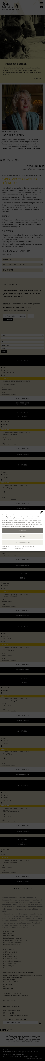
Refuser (22, 536)
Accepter (22, 531)
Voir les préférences (22, 542)
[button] (42, 513)
